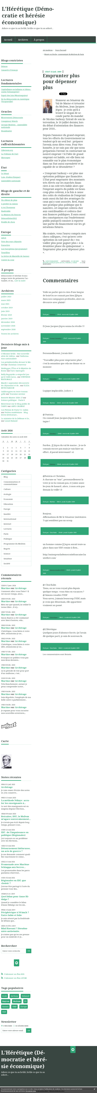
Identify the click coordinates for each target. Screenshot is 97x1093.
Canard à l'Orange (9, 70)
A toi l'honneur (8, 207)
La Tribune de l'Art (9, 154)
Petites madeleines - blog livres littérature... (14, 413)
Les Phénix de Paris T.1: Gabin (14, 410)
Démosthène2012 (9, 218)
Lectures (7, 528)
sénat (74, 263)
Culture (7, 489)
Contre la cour (7, 260)
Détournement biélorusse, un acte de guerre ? (15, 850)
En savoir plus (31, 1091)
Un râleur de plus (9, 200)
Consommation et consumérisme (12, 483)
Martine (5, 588)
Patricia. (52, 314)
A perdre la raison (9, 203)
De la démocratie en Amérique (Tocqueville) (15, 100)
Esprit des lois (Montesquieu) (14, 95)
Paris (6, 534)
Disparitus (53, 379)
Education (8, 504)
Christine (53, 433)
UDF (4, 1012)
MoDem (17, 1001)
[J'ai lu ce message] (94, 1089)
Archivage (21, 588)
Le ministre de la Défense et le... (15, 418)
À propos (39, 39)
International (10, 519)
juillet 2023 (6, 296)
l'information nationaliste (15, 357)
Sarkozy (14, 996)
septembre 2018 (8, 329)
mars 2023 (5, 300)
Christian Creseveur (17, 364)
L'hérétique (54, 617)
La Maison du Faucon (11, 214)
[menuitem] (8, 39)
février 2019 (6, 315)
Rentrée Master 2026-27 (12, 397)
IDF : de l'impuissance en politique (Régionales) (15, 834)
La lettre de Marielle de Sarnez (15, 256)
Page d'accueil (60, 50)
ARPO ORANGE (18, 406)
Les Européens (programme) (14, 249)
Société (7, 563)
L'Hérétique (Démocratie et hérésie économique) (28, 15)
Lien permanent (51, 261)
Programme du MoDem (14, 543)
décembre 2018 (8, 322)
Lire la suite (20, 280)
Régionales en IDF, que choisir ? (13, 882)
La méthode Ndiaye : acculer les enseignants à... (15, 802)
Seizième (8, 558)
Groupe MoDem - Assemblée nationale (14, 125)
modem (45, 263)
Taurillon (5, 252)
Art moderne (48, 50)
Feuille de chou (8, 222)
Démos (4, 66)
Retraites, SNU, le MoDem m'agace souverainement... (16, 818)
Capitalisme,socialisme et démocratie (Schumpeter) (16, 90)
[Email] (16, 962)
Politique (8, 538)
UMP (14, 1006)
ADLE (3, 238)
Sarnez (5, 1006)
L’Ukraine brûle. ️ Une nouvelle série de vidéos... (15, 354)
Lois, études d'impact (10, 177)
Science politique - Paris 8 (13, 400)
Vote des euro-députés (11, 241)
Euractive (5, 245)
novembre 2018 (8, 326)
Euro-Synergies (17, 370)
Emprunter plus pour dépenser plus (61, 81)
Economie (8, 499)
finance (68, 263)
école (4, 996)
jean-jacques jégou (56, 263)
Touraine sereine (17, 394)
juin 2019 (5, 311)
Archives (23, 39)
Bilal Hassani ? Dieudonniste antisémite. (14, 930)
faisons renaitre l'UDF (57, 570)
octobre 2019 (7, 307)
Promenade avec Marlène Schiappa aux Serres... (15, 866)
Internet (7, 524)
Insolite (7, 514)
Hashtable (5, 211)
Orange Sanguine (56, 338)
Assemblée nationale (10, 180)
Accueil (8, 39)
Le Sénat (5, 173)
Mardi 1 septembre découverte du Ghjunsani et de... (15, 384)
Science (7, 553)
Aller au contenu (9, 2)
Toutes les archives (10, 334)
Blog (6, 476)
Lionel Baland (11, 421)
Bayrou (5, 1001)
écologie (7, 494)
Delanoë (25, 996)
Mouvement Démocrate (12, 117)
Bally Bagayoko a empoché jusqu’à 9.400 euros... (15, 375)
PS (25, 1001)
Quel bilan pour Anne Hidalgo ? (15, 898)
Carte (5, 741)
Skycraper (5, 157)
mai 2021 (5, 304)
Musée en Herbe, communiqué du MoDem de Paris (64, 54)
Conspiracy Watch (9, 121)
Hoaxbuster (6, 131)
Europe (7, 509)
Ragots (7, 548)
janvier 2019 (6, 318)
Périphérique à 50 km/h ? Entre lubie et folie (15, 914)
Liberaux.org (7, 150)
